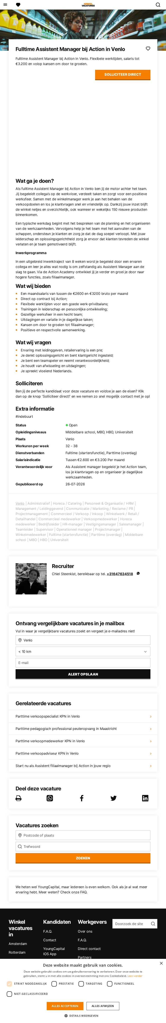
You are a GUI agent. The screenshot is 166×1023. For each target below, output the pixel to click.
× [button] (161, 963)
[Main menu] (5, 5)
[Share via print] (19, 798)
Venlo (20, 503)
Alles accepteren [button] (65, 1006)
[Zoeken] (160, 4)
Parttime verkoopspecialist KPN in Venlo (48, 716)
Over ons (85, 931)
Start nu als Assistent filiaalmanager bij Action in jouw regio (63, 766)
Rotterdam (17, 952)
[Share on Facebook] (82, 798)
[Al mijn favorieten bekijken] (18, 4)
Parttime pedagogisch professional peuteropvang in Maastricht (66, 728)
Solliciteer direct (122, 74)
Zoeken (83, 858)
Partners (84, 957)
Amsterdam (18, 943)
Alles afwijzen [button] (103, 1006)
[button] (83, 1015)
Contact (49, 940)
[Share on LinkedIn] (146, 798)
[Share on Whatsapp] (50, 798)
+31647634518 (120, 574)
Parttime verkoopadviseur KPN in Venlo (47, 753)
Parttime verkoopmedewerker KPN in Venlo (50, 741)
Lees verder (135, 976)
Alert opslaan (83, 674)
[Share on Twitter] (114, 798)
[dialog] (83, 991)
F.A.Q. (47, 931)
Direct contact (89, 948)
